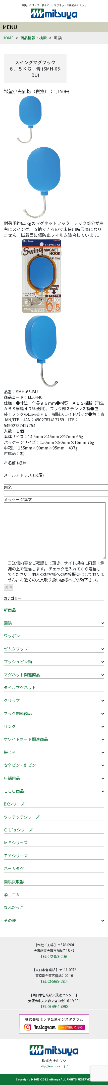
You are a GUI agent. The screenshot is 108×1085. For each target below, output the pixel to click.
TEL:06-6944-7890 (54, 1006)
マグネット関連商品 (22, 675)
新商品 (10, 610)
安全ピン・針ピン (20, 765)
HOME (8, 37)
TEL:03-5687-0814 (54, 981)
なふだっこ (14, 907)
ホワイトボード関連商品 (26, 739)
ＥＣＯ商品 (14, 791)
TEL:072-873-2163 (54, 956)
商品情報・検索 (33, 37)
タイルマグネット (20, 687)
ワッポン (12, 636)
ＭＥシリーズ (16, 842)
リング (10, 726)
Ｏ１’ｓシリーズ (18, 830)
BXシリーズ (14, 804)
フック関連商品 (18, 713)
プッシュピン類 (18, 661)
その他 (10, 920)
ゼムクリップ (16, 649)
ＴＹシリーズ (16, 856)
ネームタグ (14, 868)
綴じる (10, 752)
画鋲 (8, 623)
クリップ (12, 700)
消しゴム (12, 894)
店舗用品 (12, 778)
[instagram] (54, 1023)
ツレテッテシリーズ (22, 817)
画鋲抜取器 (14, 882)
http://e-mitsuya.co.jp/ (54, 1066)
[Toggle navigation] (54, 27)
